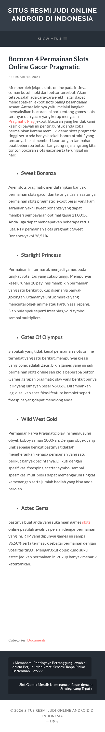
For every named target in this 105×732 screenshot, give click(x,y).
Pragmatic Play (21, 121)
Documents (36, 640)
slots (86, 522)
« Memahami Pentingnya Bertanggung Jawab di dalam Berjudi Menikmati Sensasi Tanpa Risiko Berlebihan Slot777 (49, 667)
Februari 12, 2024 (24, 77)
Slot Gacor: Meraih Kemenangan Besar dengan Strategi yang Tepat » (56, 687)
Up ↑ (54, 722)
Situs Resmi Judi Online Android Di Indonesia (52, 14)
